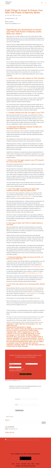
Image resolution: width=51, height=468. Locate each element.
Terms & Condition (15, 453)
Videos (32, 463)
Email (10, 365)
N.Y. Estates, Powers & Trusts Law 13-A (24, 196)
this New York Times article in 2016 (36, 266)
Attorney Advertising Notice (34, 453)
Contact (37, 463)
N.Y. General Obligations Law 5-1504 (33, 273)
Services (18, 463)
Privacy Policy (23, 453)
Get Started (23, 463)
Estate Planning (18, 15)
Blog (29, 463)
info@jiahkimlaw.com (13, 428)
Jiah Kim (8, 15)
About (13, 463)
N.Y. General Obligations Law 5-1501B (21, 88)
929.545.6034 (25, 458)
